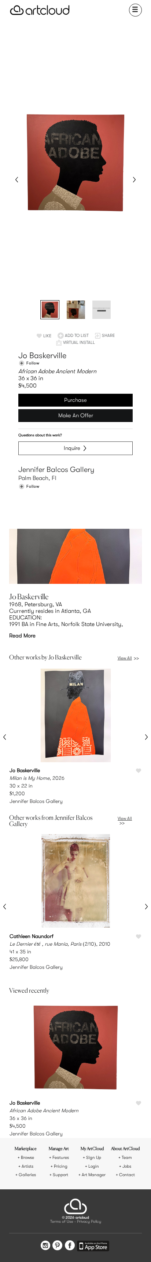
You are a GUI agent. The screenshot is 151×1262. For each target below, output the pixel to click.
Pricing (60, 1166)
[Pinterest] (57, 1246)
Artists (27, 1166)
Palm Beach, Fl (37, 478)
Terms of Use (61, 1222)
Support (60, 1174)
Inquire (72, 448)
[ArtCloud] (39, 10)
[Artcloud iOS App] (93, 1247)
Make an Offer (75, 415)
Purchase (75, 400)
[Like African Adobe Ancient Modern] (138, 1103)
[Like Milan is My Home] (138, 771)
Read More (22, 635)
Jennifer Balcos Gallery (56, 469)
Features (60, 1157)
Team (127, 1157)
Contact (127, 1174)
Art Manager (94, 1174)
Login (93, 1166)
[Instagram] (45, 1246)
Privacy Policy (89, 1222)
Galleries (27, 1174)
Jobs (126, 1166)
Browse (27, 1157)
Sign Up (93, 1157)
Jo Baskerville (42, 355)
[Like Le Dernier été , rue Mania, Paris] (138, 936)
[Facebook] (70, 1246)
